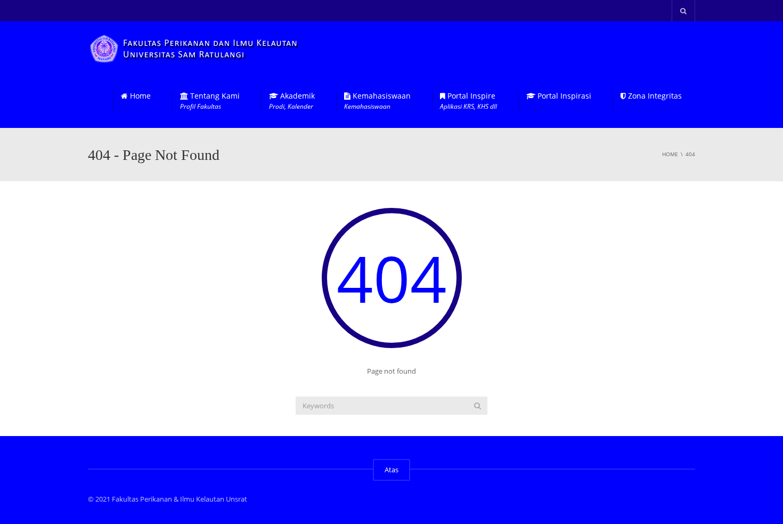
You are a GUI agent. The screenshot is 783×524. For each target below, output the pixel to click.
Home (139, 96)
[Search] (477, 406)
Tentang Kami (210, 101)
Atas (391, 469)
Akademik (292, 101)
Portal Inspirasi (563, 96)
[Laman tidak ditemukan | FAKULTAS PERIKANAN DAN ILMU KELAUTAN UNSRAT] (195, 48)
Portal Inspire (468, 101)
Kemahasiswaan (377, 101)
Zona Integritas (654, 96)
